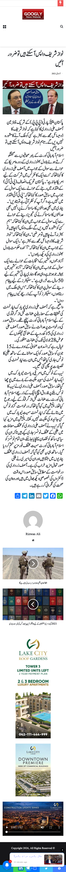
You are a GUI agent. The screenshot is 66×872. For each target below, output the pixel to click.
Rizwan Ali (33, 534)
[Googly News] (33, 14)
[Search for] (61, 28)
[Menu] (4, 28)
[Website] (33, 540)
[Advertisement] (33, 31)
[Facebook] (59, 868)
